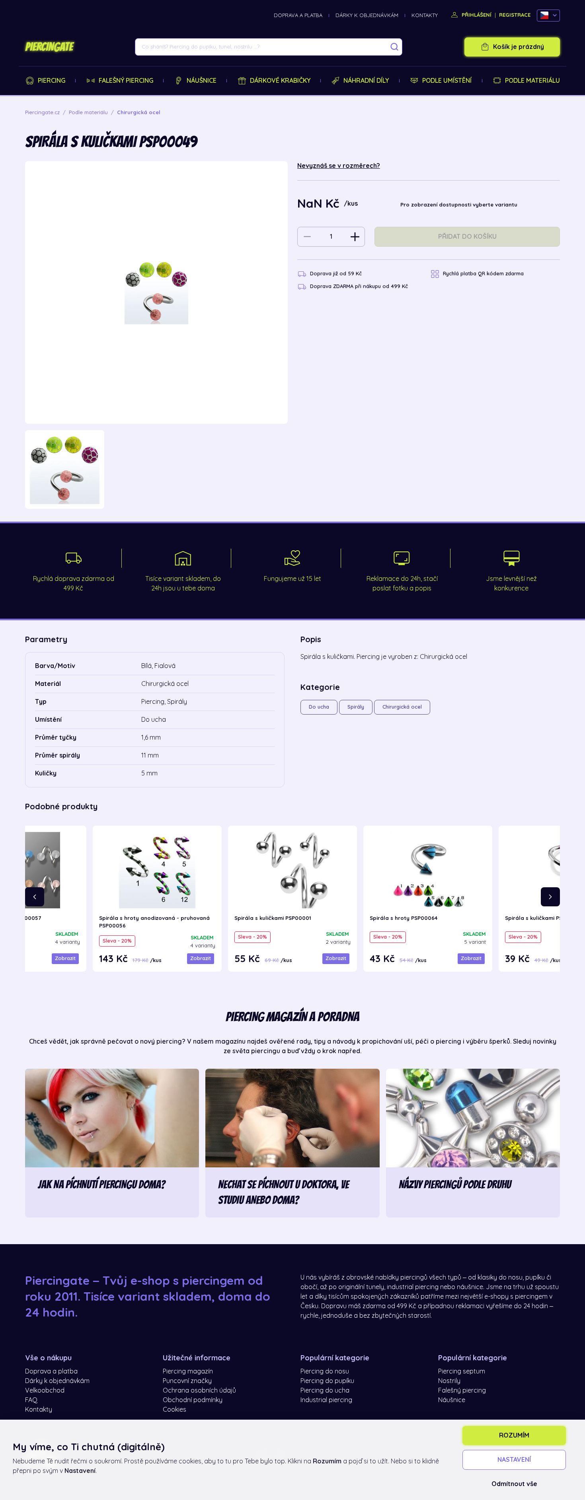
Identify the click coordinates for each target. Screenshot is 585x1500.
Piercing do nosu (324, 1371)
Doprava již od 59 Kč (336, 274)
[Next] (550, 896)
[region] (156, 469)
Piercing (51, 80)
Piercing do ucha (324, 1390)
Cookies (174, 1409)
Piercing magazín (188, 1371)
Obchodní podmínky (192, 1400)
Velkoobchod (44, 1390)
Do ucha (319, 707)
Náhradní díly (366, 80)
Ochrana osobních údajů (199, 1390)
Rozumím (514, 1435)
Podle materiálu (532, 80)
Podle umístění (447, 80)
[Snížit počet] (307, 236)
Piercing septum (461, 1371)
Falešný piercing (126, 80)
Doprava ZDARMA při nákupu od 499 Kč (359, 286)
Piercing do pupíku (327, 1381)
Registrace (514, 15)
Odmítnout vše (514, 1484)
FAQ (31, 1400)
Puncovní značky (187, 1381)
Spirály (355, 707)
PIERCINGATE (49, 47)
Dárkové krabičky (280, 80)
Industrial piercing (326, 1400)
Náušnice (201, 80)
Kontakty (424, 15)
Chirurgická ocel (402, 707)
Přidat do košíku (467, 236)
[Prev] (34, 896)
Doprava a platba (298, 15)
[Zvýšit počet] (355, 236)
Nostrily (449, 1381)
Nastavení (514, 1459)
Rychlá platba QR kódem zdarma (483, 274)
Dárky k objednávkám (366, 15)
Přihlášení (475, 15)
